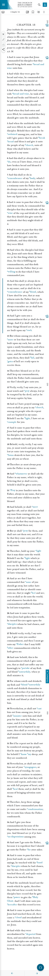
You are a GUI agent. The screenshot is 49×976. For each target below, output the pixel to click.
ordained (12, 134)
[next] (37, 973)
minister (17, 715)
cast (39, 708)
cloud (19, 917)
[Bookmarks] (32, 12)
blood (33, 292)
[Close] (3, 34)
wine (10, 213)
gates (10, 361)
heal (15, 789)
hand (39, 862)
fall (32, 357)
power (17, 897)
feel (34, 593)
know (24, 754)
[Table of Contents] (3, 12)
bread (11, 141)
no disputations (16, 836)
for (29, 849)
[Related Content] (38, 12)
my (29, 754)
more (10, 339)
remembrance (15, 178)
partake (26, 668)
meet (35, 507)
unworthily (24, 671)
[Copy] (3, 45)
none (28, 582)
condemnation (35, 809)
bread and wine (21, 93)
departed (31, 934)
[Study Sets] (27, 12)
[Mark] (3, 39)
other (10, 648)
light (27, 418)
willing (11, 271)
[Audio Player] (40, 967)
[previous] (12, 973)
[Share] (3, 49)
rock (29, 330)
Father (20, 644)
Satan (11, 455)
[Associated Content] (46, 25)
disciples (12, 624)
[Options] (43, 12)
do (9, 161)
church (29, 145)
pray (27, 391)
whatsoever (21, 473)
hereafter (12, 904)
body (32, 178)
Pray (13, 490)
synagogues (30, 767)
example (12, 422)
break (42, 138)
